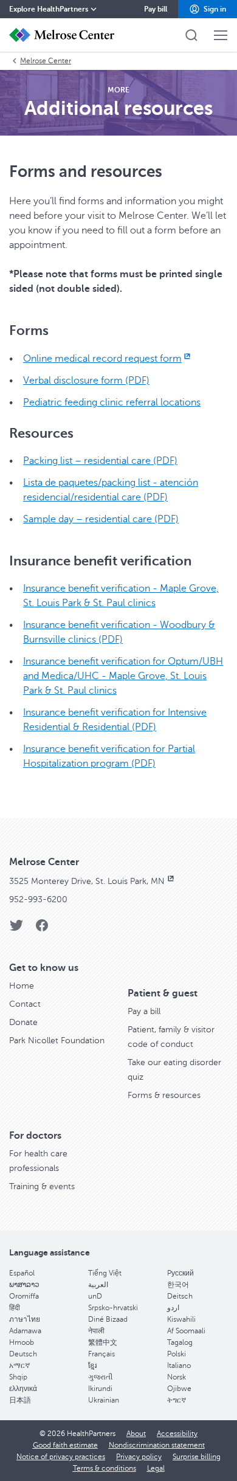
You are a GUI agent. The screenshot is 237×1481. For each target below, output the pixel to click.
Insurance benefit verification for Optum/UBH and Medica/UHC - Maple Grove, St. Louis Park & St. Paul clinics (123, 676)
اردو (173, 1307)
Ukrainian (103, 1400)
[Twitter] (16, 929)
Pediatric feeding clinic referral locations (112, 402)
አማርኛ (19, 1365)
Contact (25, 1004)
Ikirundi (100, 1388)
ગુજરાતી (100, 1377)
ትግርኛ (176, 1400)
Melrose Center (45, 61)
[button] (207, 9)
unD (95, 1296)
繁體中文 (102, 1342)
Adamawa (25, 1331)
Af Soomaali (186, 1331)
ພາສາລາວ (24, 1284)
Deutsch (23, 1354)
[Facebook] (42, 929)
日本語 (20, 1400)
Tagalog (180, 1342)
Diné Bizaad (108, 1319)
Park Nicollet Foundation (57, 1040)
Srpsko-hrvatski (113, 1307)
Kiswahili (181, 1319)
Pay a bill (144, 1011)
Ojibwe (179, 1388)
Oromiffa (24, 1296)
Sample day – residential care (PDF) (101, 519)
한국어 (178, 1284)
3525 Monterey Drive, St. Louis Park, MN (88, 881)
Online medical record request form (102, 358)
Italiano (179, 1365)
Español (22, 1273)
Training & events (42, 1186)
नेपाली (96, 1331)
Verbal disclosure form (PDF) (86, 380)
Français (101, 1354)
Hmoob (21, 1342)
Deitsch (180, 1296)
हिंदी (14, 1307)
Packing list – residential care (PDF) (100, 460)
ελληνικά (23, 1388)
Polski (176, 1354)
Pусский (180, 1273)
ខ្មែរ (92, 1365)
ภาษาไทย (24, 1319)
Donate (23, 1022)
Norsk (176, 1377)
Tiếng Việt (105, 1273)
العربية (98, 1284)
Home (21, 985)
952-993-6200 (38, 899)
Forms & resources (164, 1095)
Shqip (18, 1377)
